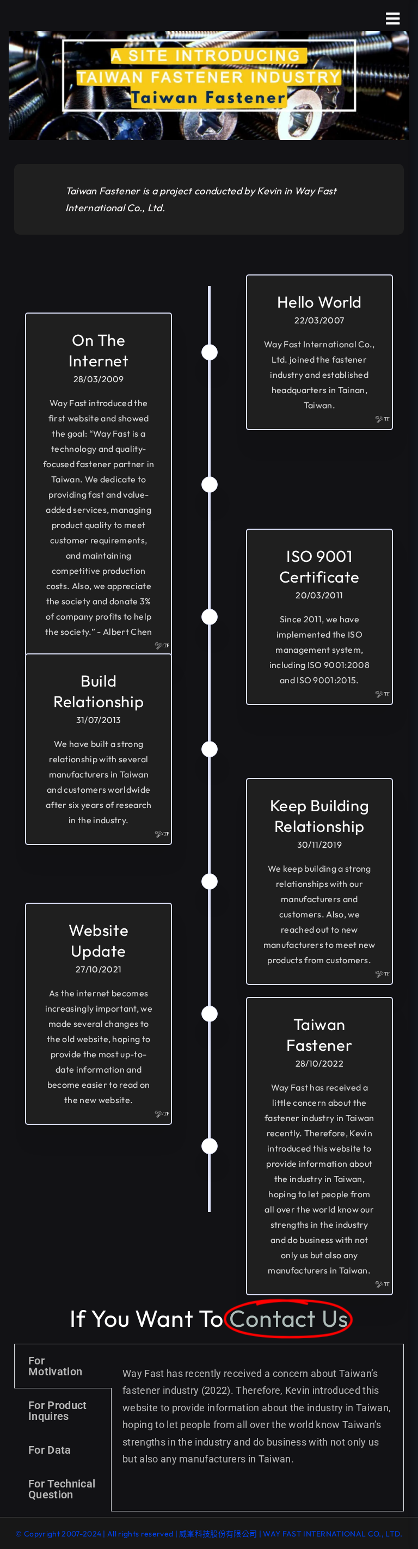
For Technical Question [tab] (61, 1489)
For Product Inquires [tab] (57, 1411)
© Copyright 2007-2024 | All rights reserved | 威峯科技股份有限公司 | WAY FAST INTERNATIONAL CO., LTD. (208, 1534)
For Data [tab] (49, 1449)
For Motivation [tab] (55, 1366)
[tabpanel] (257, 1416)
